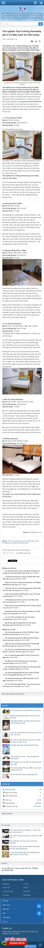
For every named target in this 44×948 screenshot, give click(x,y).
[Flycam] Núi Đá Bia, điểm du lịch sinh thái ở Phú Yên (25, 717)
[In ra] (36, 41)
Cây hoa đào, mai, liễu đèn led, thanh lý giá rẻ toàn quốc (25, 763)
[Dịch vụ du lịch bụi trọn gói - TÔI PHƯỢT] (22, 9)
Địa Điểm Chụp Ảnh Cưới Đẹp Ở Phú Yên (24, 745)
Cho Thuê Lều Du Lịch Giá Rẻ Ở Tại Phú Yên (25, 710)
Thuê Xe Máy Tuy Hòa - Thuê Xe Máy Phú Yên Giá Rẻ (24, 757)
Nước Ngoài (6, 917)
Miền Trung (6, 905)
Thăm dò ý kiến (8, 891)
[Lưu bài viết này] (40, 41)
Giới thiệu (6, 884)
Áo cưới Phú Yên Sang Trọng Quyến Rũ (23, 774)
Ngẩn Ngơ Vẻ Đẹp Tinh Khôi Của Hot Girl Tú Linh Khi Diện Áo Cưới (25, 722)
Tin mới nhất (5, 825)
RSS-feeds (27, 895)
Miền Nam (6, 909)
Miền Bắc (6, 901)
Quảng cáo (27, 891)
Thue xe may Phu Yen (23, 868)
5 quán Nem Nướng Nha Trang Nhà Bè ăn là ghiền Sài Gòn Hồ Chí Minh (25, 853)
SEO (4, 913)
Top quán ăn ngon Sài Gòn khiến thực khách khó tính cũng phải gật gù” (25, 847)
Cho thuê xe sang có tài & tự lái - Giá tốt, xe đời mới (26, 837)
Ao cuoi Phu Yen (8, 868)
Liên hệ (26, 887)
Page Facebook (7, 813)
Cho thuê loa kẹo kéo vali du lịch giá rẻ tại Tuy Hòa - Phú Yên (25, 733)
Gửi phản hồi (31, 946)
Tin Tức (26, 884)
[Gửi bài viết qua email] (32, 41)
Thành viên (6, 887)
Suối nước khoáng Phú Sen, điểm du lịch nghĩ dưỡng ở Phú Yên (25, 769)
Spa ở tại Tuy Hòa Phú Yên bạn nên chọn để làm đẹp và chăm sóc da (25, 741)
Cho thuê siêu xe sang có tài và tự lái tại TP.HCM (23, 842)
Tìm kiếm (6, 895)
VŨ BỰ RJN (9, 870)
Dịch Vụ (5, 921)
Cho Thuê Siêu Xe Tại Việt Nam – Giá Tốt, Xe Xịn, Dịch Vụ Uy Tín (25, 831)
